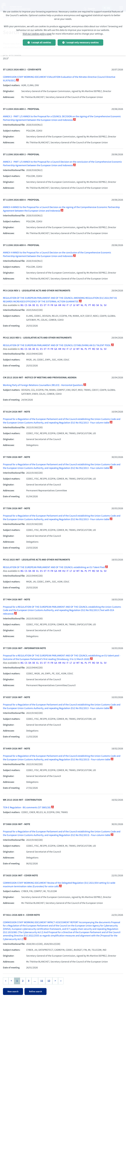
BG (22, 305)
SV (105, 305)
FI (48, 305)
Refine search (35, 991)
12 (48, 981)
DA (29, 305)
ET (45, 305)
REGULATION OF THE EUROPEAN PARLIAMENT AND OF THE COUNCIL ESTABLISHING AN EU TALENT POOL (57, 345)
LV (74, 305)
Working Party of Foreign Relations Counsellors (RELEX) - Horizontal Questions (43, 385)
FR (52, 305)
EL (37, 305)
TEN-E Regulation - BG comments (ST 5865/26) (27, 807)
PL (86, 305)
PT (89, 305)
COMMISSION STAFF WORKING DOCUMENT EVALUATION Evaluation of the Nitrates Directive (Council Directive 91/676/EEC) (59, 78)
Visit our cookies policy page (37, 34)
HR (59, 305)
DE (33, 305)
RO (93, 305)
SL (101, 305)
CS (26, 305)
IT (68, 305)
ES (41, 305)
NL (82, 305)
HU (63, 305)
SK (97, 305)
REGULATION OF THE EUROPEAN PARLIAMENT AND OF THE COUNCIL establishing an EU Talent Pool (54, 567)
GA (55, 305)
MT (78, 305)
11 (41, 981)
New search (13, 991)
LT (71, 305)
